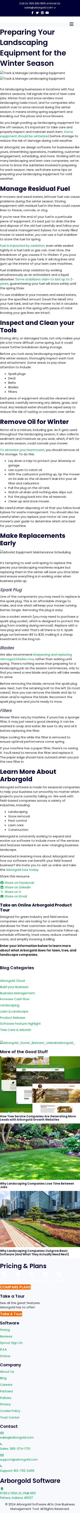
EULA (3, 1349)
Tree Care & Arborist (15, 1030)
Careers (6, 1384)
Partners (6, 1391)
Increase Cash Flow (14, 999)
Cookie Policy (10, 1411)
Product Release (12, 1017)
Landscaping (9, 1005)
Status (5, 1356)
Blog (3, 1378)
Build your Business (14, 987)
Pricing (5, 1330)
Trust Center (9, 1417)
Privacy (5, 1404)
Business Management (17, 993)
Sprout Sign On (11, 1343)
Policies (5, 1398)
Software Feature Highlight (20, 1023)
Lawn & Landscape (14, 1011)
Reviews (6, 1336)
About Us (7, 1371)
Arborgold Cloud (12, 980)
